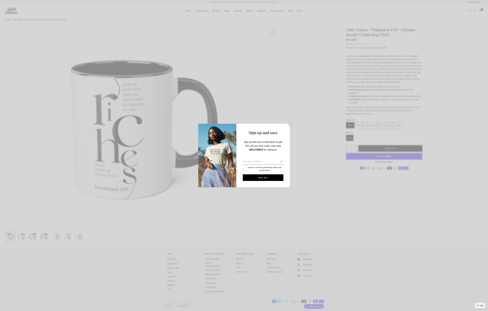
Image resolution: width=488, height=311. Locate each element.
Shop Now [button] (263, 178)
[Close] (289, 123)
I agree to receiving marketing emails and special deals (264, 168)
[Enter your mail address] (280, 161)
